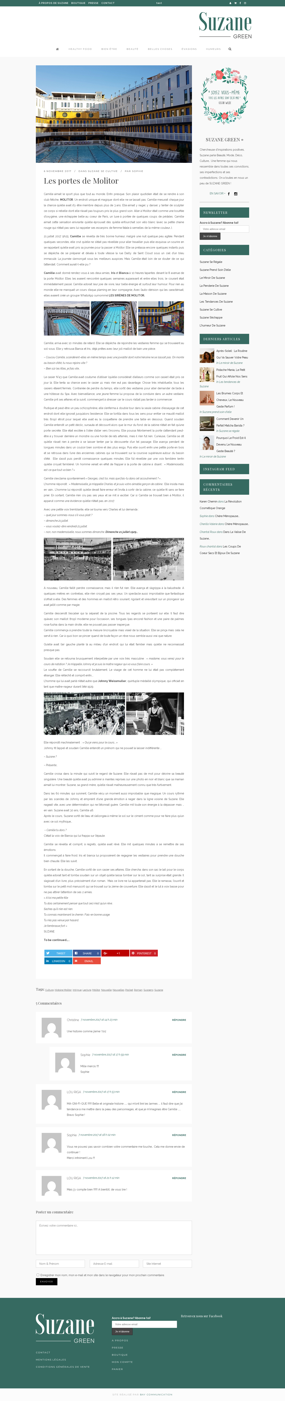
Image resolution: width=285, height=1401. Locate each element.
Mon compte (122, 1361)
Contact (43, 1352)
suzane (158, 990)
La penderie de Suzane (214, 285)
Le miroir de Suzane (212, 277)
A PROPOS (120, 1340)
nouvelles (118, 990)
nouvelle (106, 990)
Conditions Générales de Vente (63, 1366)
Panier (117, 1369)
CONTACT (108, 3)
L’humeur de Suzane (212, 325)
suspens (148, 990)
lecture (87, 990)
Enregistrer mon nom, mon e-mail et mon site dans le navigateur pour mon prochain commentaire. (103, 1275)
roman (138, 990)
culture (49, 990)
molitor (96, 990)
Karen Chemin (208, 501)
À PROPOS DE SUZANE (53, 3)
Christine (73, 1020)
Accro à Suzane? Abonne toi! (219, 222)
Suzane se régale (211, 261)
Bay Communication (156, 1394)
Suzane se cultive (103, 171)
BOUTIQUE (78, 3)
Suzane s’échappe (211, 317)
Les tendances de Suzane (216, 301)
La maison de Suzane (213, 293)
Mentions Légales (51, 1359)
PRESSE (93, 3)
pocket (129, 990)
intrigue (77, 990)
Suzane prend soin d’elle (215, 269)
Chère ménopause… (227, 516)
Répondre (179, 1020)
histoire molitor (63, 990)
